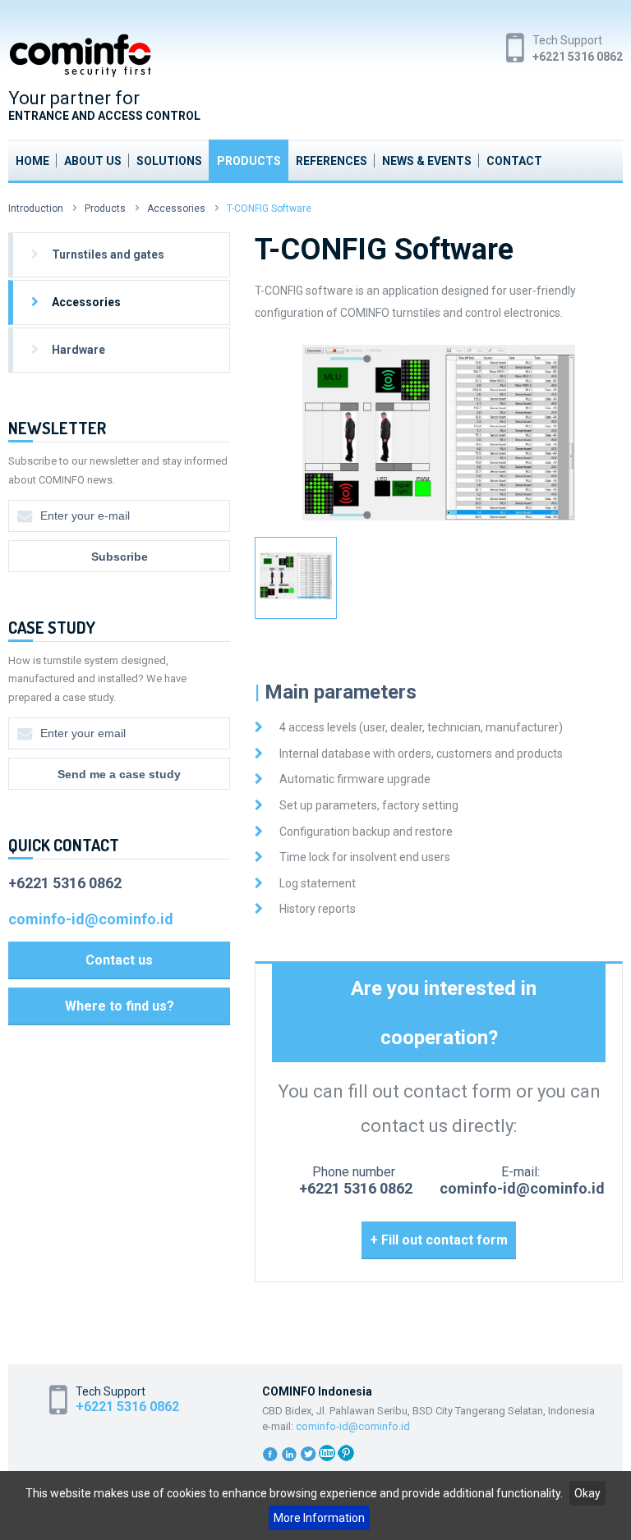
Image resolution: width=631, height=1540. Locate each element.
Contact (514, 160)
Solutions (169, 160)
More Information (319, 1517)
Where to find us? (119, 1006)
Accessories (176, 208)
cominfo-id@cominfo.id (522, 1188)
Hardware (78, 349)
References (331, 160)
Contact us (119, 960)
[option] (438, 433)
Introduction (35, 208)
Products (249, 160)
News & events (427, 160)
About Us (93, 160)
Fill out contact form (444, 1240)
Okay (587, 1493)
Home (32, 160)
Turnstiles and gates (108, 254)
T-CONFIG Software (269, 208)
